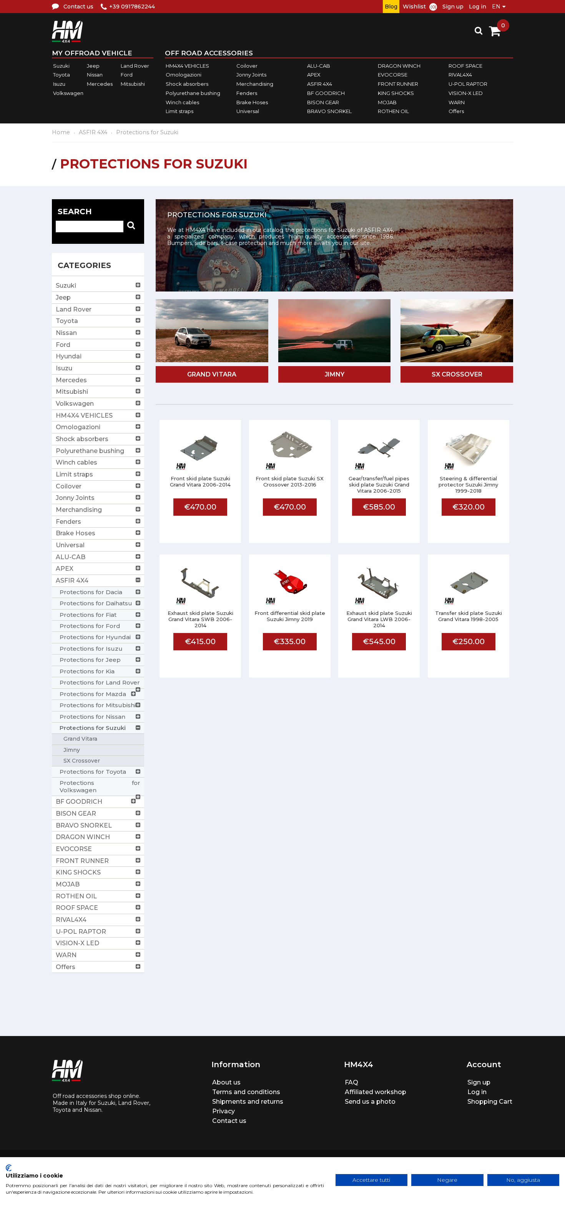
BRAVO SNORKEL (329, 111)
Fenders (246, 93)
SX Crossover (457, 374)
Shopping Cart (489, 1101)
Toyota (61, 75)
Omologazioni (183, 75)
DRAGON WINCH (399, 66)
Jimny (334, 374)
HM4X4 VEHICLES (187, 66)
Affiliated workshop (375, 1092)
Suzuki (61, 66)
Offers (456, 111)
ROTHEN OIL (393, 111)
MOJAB (387, 102)
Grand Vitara (211, 374)
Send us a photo (370, 1101)
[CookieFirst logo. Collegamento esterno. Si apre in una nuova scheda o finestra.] (9, 1167)
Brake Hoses (252, 102)
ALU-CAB (318, 66)
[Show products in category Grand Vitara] (212, 331)
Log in (477, 6)
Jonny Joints (251, 75)
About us (226, 1082)
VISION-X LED (466, 93)
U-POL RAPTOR (468, 84)
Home (61, 132)
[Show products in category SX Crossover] (456, 331)
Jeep (93, 66)
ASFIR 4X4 (319, 84)
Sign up (453, 6)
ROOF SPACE (465, 66)
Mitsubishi (133, 84)
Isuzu (59, 84)
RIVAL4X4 (460, 75)
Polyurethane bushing (193, 93)
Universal (247, 111)
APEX (314, 75)
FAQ (351, 1082)
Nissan (95, 75)
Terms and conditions (246, 1092)
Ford (127, 75)
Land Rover (135, 66)
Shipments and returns (247, 1101)
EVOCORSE (392, 75)
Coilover (247, 66)
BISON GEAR (323, 102)
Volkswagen (68, 93)
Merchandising (254, 84)
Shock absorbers (187, 84)
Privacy (223, 1111)
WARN (457, 102)
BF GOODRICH (326, 93)
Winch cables (182, 102)
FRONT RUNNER (398, 84)
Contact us (229, 1120)
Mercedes (100, 84)
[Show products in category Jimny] (334, 331)
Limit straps (179, 111)
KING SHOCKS (396, 93)
